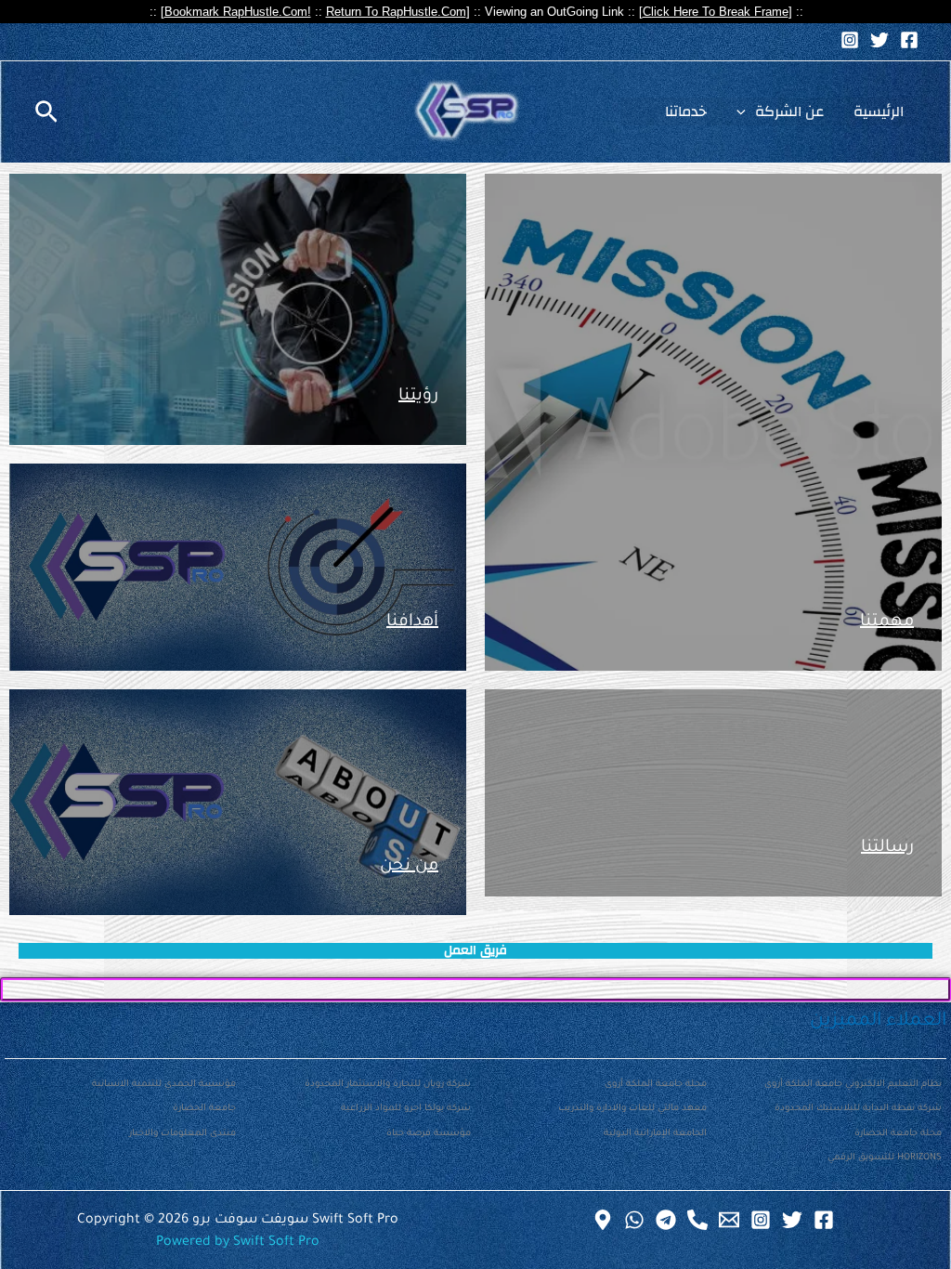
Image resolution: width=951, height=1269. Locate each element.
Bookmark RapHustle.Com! (237, 12)
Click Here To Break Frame (715, 12)
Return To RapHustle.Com (396, 12)
